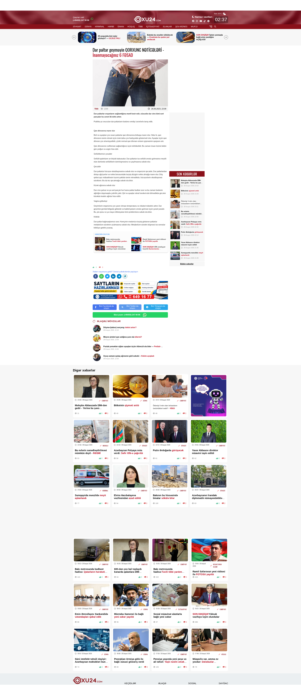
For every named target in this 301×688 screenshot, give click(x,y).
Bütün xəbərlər (187, 264)
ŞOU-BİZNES (181, 26)
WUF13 (194, 26)
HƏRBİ (111, 26)
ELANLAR (167, 26)
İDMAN (121, 26)
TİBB (140, 26)
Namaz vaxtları (203, 17)
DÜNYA (88, 26)
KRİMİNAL (99, 26)
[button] (226, 37)
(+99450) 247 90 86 (81, 20)
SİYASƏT (77, 26)
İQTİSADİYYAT (152, 26)
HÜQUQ (131, 26)
